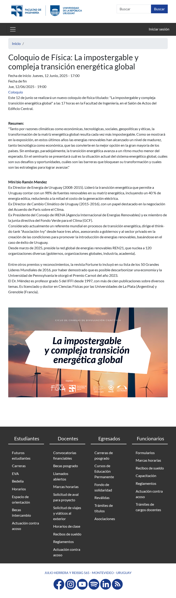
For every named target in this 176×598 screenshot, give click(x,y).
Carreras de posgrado (103, 455)
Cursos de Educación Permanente (104, 471)
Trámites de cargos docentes (148, 507)
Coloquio (15, 92)
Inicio (16, 43)
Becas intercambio (21, 512)
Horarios (19, 489)
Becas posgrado (65, 466)
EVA (15, 473)
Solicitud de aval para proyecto (66, 497)
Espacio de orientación (21, 499)
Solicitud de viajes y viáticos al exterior (67, 513)
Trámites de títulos (103, 508)
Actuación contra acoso (25, 526)
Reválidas (102, 497)
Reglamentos (63, 541)
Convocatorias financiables (64, 455)
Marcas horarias (66, 486)
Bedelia (18, 481)
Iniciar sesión (159, 29)
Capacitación (146, 475)
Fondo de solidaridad (103, 487)
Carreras (19, 466)
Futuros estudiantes (21, 455)
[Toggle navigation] (12, 29)
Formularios (145, 452)
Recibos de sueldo (67, 534)
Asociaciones (104, 518)
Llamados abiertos (60, 476)
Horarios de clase (66, 526)
